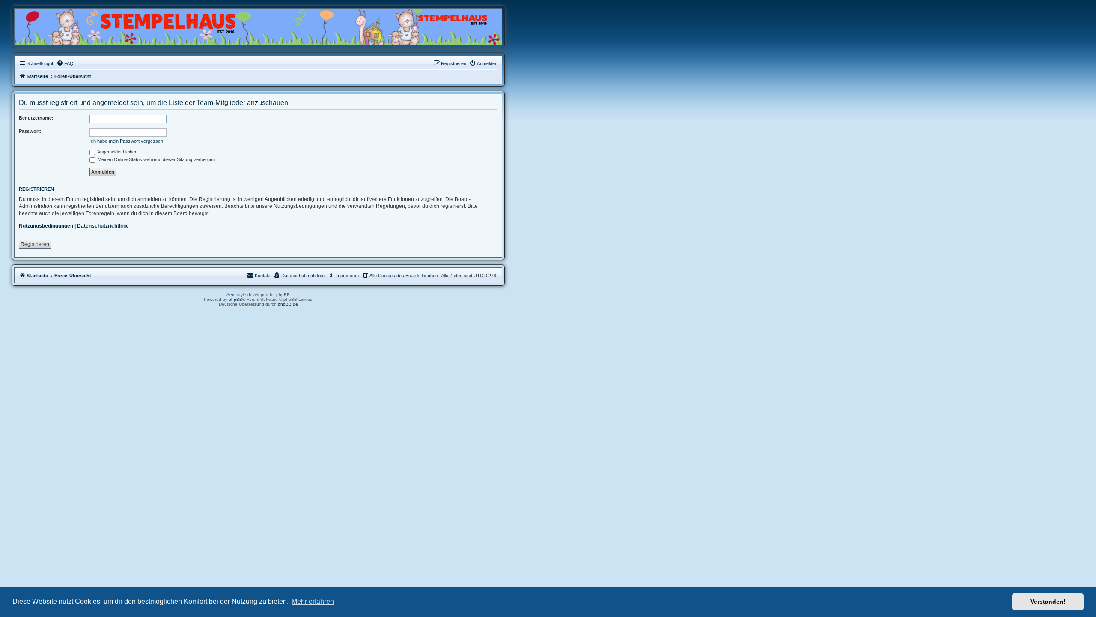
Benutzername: (36, 117)
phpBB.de (288, 304)
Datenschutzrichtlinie (103, 226)
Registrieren (35, 244)
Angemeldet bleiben (116, 151)
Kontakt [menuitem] (263, 275)
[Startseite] (55, 24)
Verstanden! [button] (1048, 601)
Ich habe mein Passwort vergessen (126, 141)
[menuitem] (65, 63)
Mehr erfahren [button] (313, 601)
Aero (231, 294)
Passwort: (30, 131)
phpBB (235, 299)
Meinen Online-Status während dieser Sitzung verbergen (155, 159)
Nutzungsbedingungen (46, 226)
